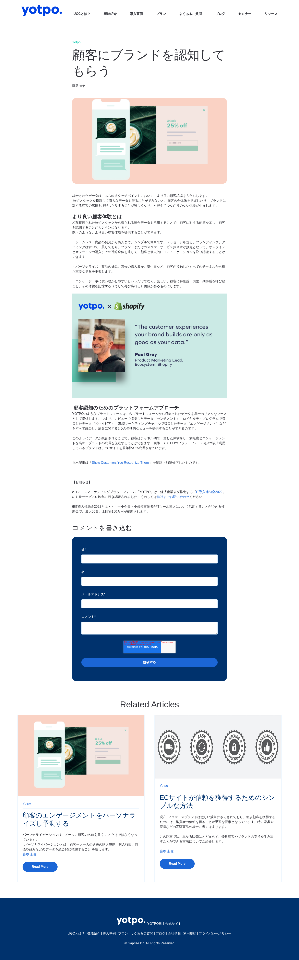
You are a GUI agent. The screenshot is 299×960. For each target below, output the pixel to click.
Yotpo (76, 42)
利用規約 (189, 933)
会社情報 (174, 933)
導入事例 (136, 13)
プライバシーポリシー (215, 933)
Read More (40, 866)
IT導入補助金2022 (209, 492)
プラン (161, 13)
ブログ (220, 13)
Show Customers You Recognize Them (120, 462)
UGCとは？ (82, 13)
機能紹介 (110, 13)
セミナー (244, 13)
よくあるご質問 (190, 13)
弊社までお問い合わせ (173, 497)
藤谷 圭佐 (79, 86)
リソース (271, 13)
